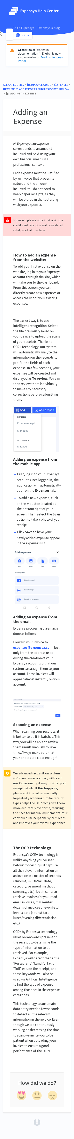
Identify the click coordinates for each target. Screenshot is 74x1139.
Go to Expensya (23, 28)
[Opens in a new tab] (37, 1122)
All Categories (13, 85)
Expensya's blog (48, 28)
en (24, 35)
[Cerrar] (61, 50)
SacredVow (16, 20)
